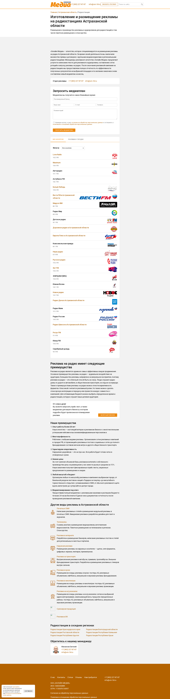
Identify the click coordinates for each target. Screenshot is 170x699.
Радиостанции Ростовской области (64, 632)
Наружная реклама (64, 546)
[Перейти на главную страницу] (60, 4)
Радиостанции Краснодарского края (65, 629)
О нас (52, 677)
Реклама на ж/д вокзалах (67, 591)
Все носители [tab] (58, 139)
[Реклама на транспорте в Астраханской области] (52, 561)
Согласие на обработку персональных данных (69, 693)
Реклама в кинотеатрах (66, 581)
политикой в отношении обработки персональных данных (72, 124)
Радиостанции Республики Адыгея (64, 635)
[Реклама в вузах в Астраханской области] (52, 573)
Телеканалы (62, 522)
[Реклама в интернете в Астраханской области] (52, 538)
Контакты (61, 677)
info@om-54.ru (91, 81)
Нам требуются (90, 677)
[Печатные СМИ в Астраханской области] (52, 513)
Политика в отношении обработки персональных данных (73, 697)
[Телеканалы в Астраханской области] (52, 526)
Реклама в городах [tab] (75, 139)
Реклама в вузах (63, 570)
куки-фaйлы (16, 687)
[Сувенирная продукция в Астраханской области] (52, 609)
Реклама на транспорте (66, 557)
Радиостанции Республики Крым (99, 635)
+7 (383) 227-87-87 (75, 81)
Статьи (70, 677)
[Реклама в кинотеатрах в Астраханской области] (52, 583)
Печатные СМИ (63, 508)
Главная (53, 12)
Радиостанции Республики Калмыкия (101, 632)
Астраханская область (67, 12)
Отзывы (78, 677)
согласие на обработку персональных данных (87, 122)
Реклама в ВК (62, 617)
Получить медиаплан (64, 130)
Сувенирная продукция (66, 609)
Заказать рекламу (109, 4)
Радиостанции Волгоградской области (102, 629)
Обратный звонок (108, 415)
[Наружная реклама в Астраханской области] (52, 549)
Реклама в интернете (65, 535)
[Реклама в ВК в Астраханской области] (52, 617)
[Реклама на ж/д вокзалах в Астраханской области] (52, 597)
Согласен (28, 691)
